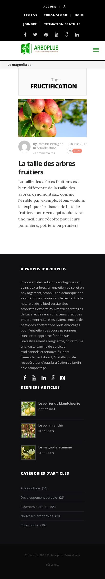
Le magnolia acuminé (24, 64)
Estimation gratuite (61, 24)
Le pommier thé (50, 425)
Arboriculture (46, 148)
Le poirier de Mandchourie (59, 403)
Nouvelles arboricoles (37, 516)
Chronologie (56, 15)
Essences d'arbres (34, 506)
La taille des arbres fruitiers (46, 167)
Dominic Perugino (50, 144)
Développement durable (39, 497)
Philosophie (29, 525)
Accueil (50, 6)
